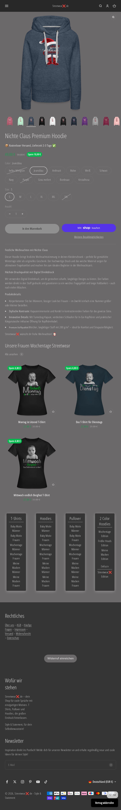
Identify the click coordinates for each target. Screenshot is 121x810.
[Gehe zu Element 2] (20, 121)
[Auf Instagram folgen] (22, 782)
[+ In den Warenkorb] (53, 411)
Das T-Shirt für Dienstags (89, 422)
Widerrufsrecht (23, 633)
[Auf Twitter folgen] (15, 782)
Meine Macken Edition (105, 554)
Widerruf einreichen (60, 658)
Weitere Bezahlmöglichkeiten (89, 237)
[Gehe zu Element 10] (106, 121)
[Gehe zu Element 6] (63, 121)
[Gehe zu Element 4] (42, 121)
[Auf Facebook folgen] (7, 782)
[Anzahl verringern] (9, 214)
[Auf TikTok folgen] (46, 782)
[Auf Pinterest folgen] (30, 782)
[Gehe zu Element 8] (84, 121)
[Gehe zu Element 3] (31, 121)
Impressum (20, 629)
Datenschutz (13, 638)
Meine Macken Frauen (16, 581)
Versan (8, 633)
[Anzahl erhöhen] (22, 214)
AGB (19, 625)
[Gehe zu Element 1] (9, 121)
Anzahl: (8, 206)
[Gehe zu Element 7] (74, 121)
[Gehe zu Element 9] (95, 121)
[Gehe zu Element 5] (52, 121)
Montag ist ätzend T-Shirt (31, 422)
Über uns (9, 625)
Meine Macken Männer (16, 567)
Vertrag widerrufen (104, 803)
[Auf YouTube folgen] (38, 782)
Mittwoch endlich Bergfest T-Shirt (32, 495)
